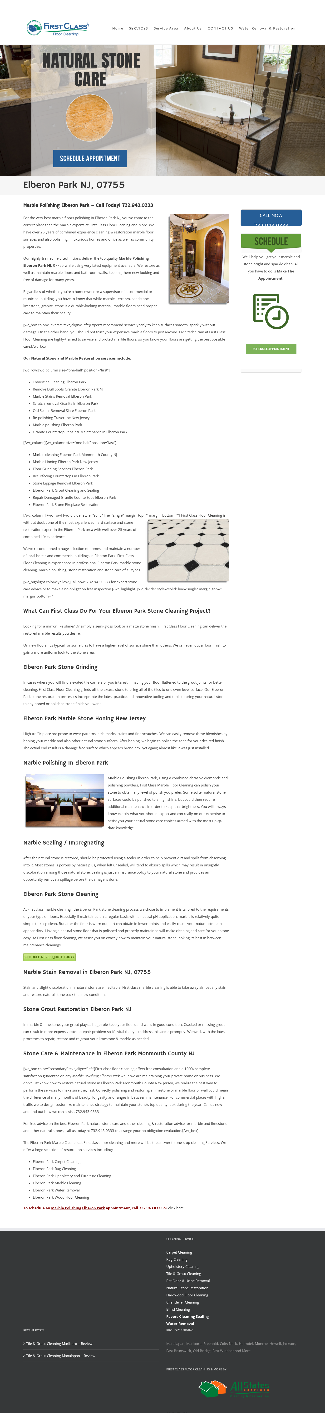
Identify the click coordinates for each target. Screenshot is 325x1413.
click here (176, 1207)
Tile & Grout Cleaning (183, 1273)
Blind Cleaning (178, 1309)
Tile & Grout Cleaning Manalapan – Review (60, 1355)
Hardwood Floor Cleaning (187, 1295)
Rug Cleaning (176, 1259)
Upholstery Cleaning (182, 1266)
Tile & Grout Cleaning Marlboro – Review (59, 1343)
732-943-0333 (271, 219)
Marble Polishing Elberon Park (132, 778)
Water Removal (180, 1323)
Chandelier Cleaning (182, 1302)
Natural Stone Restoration (187, 1287)
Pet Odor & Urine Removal (188, 1280)
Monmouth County (138, 1083)
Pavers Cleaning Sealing (187, 1316)
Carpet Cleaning (179, 1252)
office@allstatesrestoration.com (280, 6)
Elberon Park (40, 1142)
